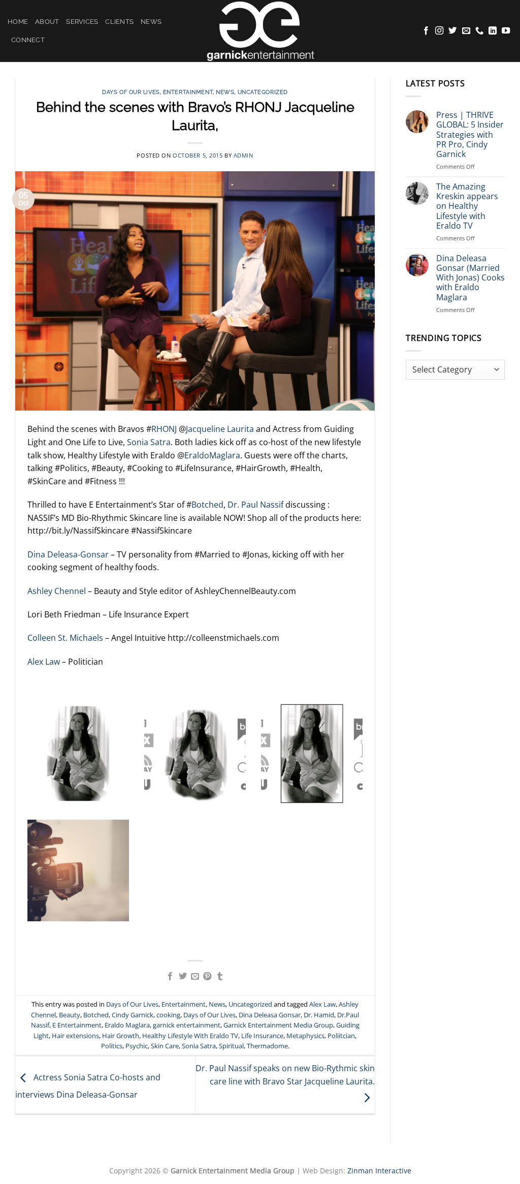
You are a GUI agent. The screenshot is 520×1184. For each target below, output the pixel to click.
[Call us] (479, 31)
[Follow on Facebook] (426, 31)
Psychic (136, 1045)
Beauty (69, 1014)
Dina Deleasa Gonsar (270, 1014)
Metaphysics (305, 1035)
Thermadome (267, 1045)
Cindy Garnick (132, 1014)
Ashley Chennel (57, 591)
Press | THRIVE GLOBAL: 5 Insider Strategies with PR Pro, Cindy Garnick (470, 134)
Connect (28, 40)
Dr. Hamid (319, 1014)
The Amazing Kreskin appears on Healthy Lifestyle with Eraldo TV (467, 206)
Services (82, 21)
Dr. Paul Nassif (254, 504)
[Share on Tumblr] (220, 976)
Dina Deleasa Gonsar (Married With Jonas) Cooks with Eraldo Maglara (470, 278)
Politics (111, 1045)
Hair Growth (120, 1035)
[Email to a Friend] (195, 976)
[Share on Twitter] (182, 976)
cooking (168, 1014)
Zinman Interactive (379, 1170)
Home (18, 21)
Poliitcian (341, 1035)
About (47, 21)
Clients (119, 21)
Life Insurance (262, 1035)
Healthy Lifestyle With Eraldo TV (190, 1035)
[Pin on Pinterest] (207, 976)
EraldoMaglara (212, 455)
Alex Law (43, 661)
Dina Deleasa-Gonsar (68, 554)
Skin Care (165, 1045)
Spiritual (231, 1045)
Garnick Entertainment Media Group (278, 1025)
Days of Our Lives (131, 92)
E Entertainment (77, 1025)
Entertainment (188, 92)
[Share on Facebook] (170, 976)
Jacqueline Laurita (220, 428)
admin (243, 155)
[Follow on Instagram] (439, 31)
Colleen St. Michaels (65, 637)
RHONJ (164, 428)
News (151, 21)
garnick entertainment (186, 1025)
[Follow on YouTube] (506, 31)
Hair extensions (75, 1035)
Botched (207, 504)
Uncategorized (263, 92)
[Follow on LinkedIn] (493, 31)
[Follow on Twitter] (452, 31)
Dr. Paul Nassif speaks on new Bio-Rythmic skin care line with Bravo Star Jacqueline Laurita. (285, 1075)
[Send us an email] (466, 31)
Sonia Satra (149, 442)
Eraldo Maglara (127, 1025)
